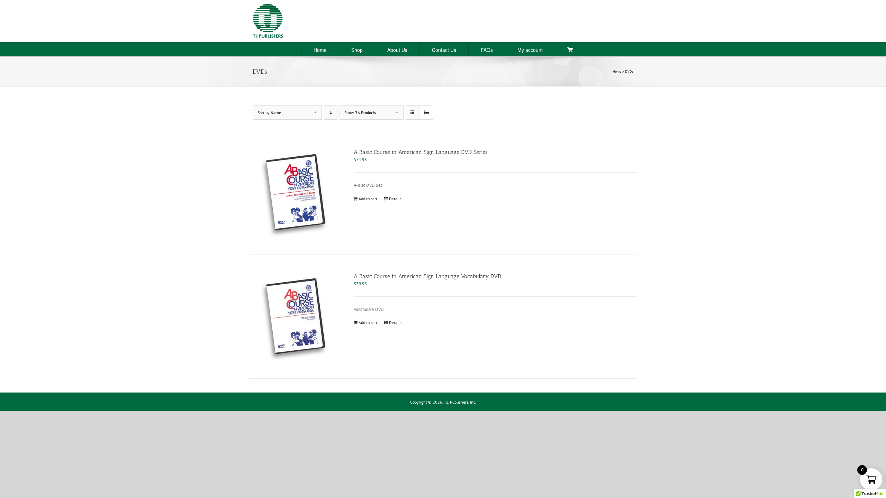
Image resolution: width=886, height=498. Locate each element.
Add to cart (368, 198)
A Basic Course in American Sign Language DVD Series (421, 152)
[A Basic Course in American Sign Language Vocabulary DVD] (293, 316)
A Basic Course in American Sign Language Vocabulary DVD (427, 276)
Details (395, 198)
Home (617, 71)
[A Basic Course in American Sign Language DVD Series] (293, 192)
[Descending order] (330, 112)
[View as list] (426, 112)
